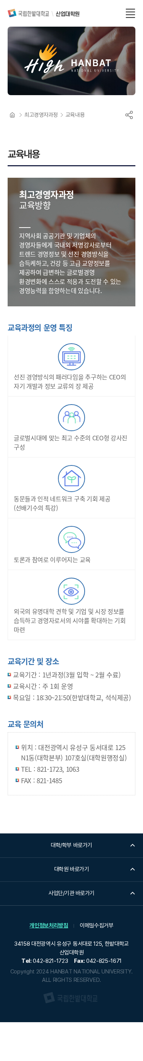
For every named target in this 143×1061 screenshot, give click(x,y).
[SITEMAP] (130, 13)
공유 (128, 114)
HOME (12, 114)
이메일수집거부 (97, 925)
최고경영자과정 (41, 115)
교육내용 (75, 115)
